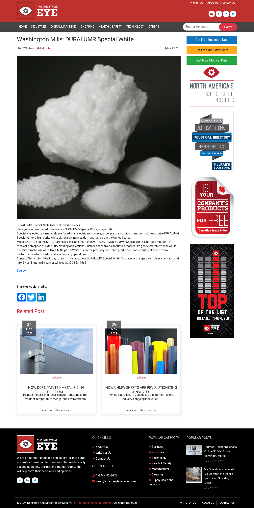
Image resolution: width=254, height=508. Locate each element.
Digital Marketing (64, 26)
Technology (135, 26)
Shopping (87, 26)
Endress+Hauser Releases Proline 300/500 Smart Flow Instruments (220, 451)
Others (153, 26)
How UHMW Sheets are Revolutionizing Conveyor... (141, 389)
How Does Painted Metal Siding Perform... (56, 389)
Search (228, 26)
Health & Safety (110, 26)
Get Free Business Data (211, 40)
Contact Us (228, 3)
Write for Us (196, 3)
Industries (39, 26)
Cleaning (157, 474)
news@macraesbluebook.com (115, 481)
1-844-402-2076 (106, 475)
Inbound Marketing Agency (95, 503)
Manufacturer (160, 469)
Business (157, 446)
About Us (212, 3)
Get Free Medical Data (211, 60)
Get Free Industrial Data (211, 50)
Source (21, 270)
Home (23, 26)
